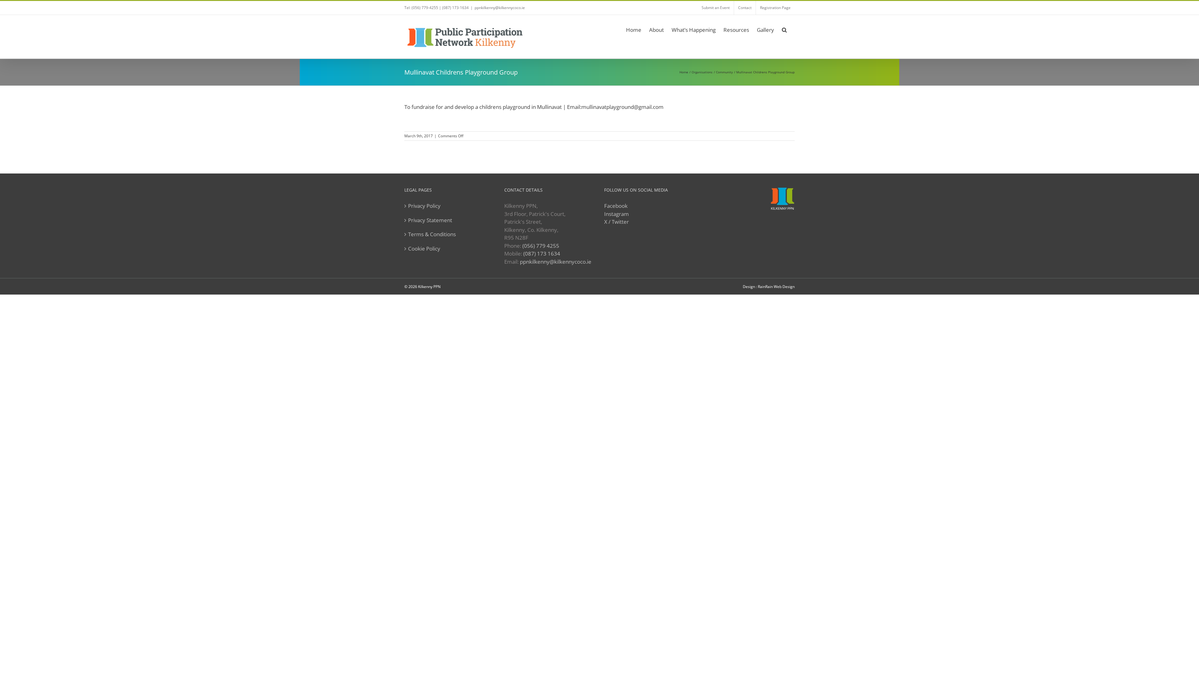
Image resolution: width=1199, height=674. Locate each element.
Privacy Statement (430, 220)
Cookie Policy (424, 248)
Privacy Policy (424, 205)
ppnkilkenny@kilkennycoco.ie (555, 261)
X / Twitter (616, 221)
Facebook (616, 205)
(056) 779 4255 (540, 245)
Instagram (616, 213)
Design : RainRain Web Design (769, 286)
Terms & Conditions (432, 234)
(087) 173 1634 (541, 253)
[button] (784, 29)
